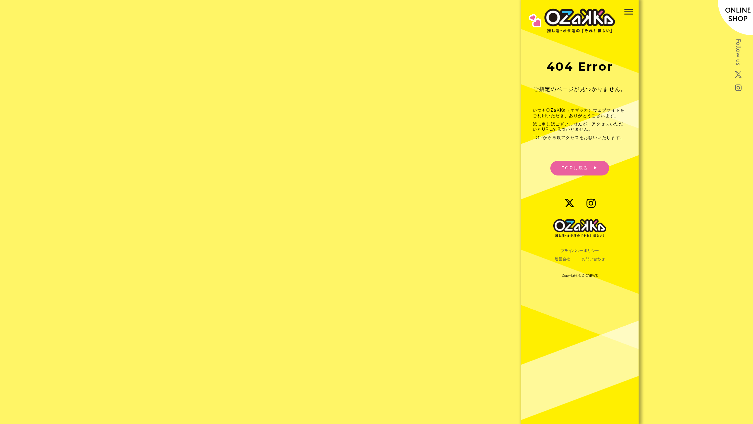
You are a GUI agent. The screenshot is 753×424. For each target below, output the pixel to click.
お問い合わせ (593, 259)
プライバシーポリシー (580, 251)
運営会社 (562, 259)
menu (628, 11)
